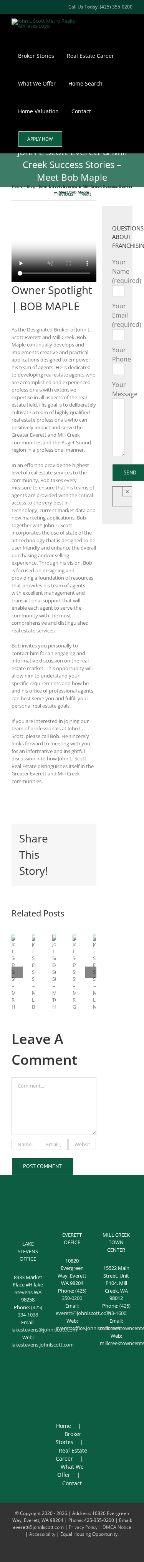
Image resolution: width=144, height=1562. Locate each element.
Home (17, 186)
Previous (63, 193)
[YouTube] (72, 1382)
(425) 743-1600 (118, 1309)
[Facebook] (62, 1382)
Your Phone (121, 354)
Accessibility (42, 1534)
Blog (31, 186)
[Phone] (72, 1394)
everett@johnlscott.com (83, 1313)
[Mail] (82, 1382)
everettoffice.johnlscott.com (88, 1328)
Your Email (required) (126, 315)
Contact (72, 1483)
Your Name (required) (126, 271)
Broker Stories (68, 1438)
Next (85, 193)
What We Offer (70, 1470)
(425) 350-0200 (74, 1294)
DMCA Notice (117, 1527)
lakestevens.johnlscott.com (43, 1344)
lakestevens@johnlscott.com (44, 1329)
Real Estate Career (71, 1454)
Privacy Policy (83, 1527)
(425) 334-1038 (30, 1311)
